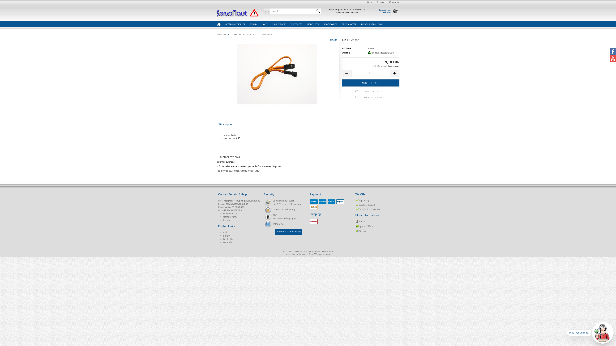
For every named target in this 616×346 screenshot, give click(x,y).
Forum (226, 236)
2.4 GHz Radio (279, 24)
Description (226, 124)
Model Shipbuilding (372, 24)
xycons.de (327, 254)
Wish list (395, 2)
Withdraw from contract (289, 232)
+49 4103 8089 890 (234, 207)
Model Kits (313, 24)
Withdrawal (278, 224)
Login (256, 171)
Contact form (230, 217)
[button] (369, 2)
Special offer (349, 24)
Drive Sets (296, 24)
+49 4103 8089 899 (232, 210)
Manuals (227, 242)
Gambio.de (303, 254)
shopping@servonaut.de (247, 200)
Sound (253, 24)
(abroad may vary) (387, 53)
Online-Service (230, 213)
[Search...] (318, 11)
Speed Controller (235, 24)
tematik (333, 40)
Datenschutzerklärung (284, 209)
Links (226, 232)
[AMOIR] (277, 74)
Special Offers (366, 226)
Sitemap (363, 231)
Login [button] (381, 2)
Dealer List (228, 239)
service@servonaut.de (237, 204)
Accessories (330, 24)
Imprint (227, 220)
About (362, 221)
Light (264, 24)
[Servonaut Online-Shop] (238, 13)
